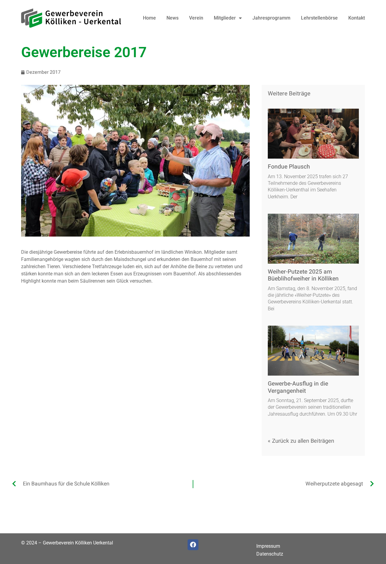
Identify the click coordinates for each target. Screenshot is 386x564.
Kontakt (356, 18)
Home (149, 18)
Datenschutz (269, 554)
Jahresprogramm (271, 18)
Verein (196, 18)
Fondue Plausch (289, 167)
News (172, 18)
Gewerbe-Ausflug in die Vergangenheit (298, 387)
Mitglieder (225, 18)
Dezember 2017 (43, 72)
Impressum (268, 546)
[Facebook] (193, 544)
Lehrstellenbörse (319, 18)
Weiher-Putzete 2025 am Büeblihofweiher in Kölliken (303, 275)
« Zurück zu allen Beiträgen (301, 441)
